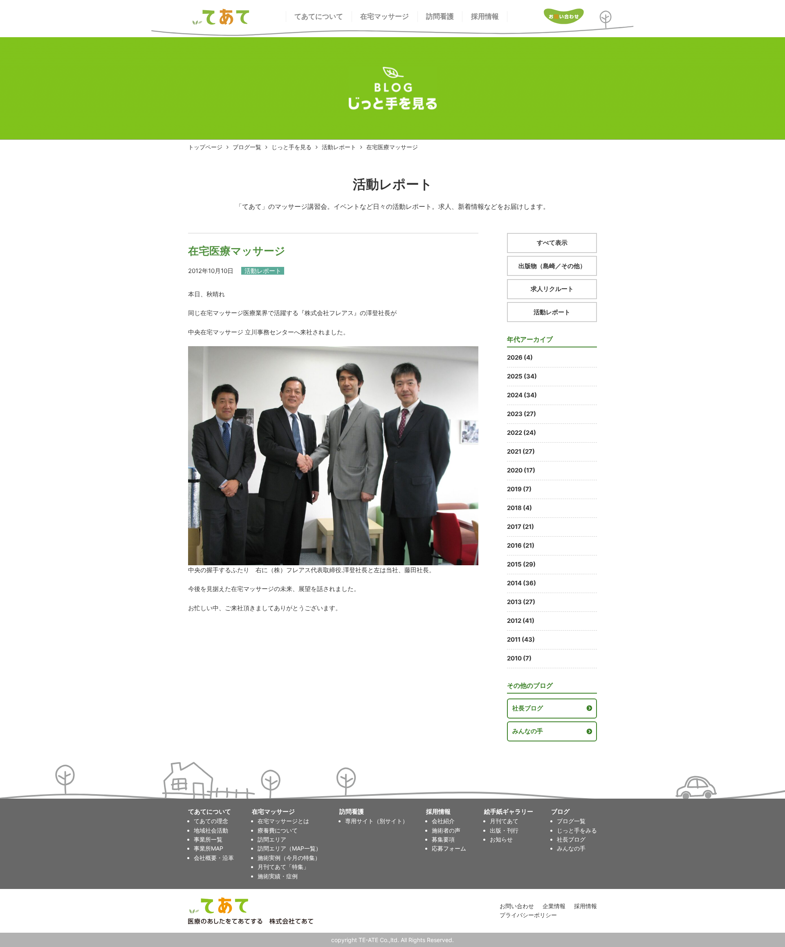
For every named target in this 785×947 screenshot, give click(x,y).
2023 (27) (521, 414)
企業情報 (554, 905)
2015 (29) (521, 564)
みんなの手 (527, 731)
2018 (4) (519, 508)
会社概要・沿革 (214, 857)
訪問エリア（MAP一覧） (289, 848)
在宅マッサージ (384, 16)
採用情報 (485, 16)
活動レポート (339, 146)
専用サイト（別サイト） (376, 820)
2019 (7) (519, 489)
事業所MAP (208, 848)
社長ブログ (527, 708)
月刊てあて (504, 820)
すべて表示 (552, 242)
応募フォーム (449, 848)
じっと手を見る (291, 146)
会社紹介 (443, 820)
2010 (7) (519, 658)
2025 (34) (522, 376)
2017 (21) (520, 527)
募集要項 (443, 839)
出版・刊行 (504, 830)
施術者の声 (446, 830)
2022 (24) (521, 433)
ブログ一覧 (247, 146)
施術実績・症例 (278, 876)
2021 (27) (521, 451)
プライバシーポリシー (528, 914)
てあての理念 (211, 820)
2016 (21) (520, 545)
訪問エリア (272, 839)
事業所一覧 (208, 839)
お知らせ (501, 839)
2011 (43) (521, 639)
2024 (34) (522, 395)
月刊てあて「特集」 (283, 866)
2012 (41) (520, 621)
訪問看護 (440, 16)
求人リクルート (552, 289)
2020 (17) (521, 470)
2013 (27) (521, 602)
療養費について (278, 830)
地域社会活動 (211, 830)
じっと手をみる (577, 830)
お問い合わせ (517, 905)
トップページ (205, 146)
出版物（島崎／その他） (552, 266)
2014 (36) (521, 583)
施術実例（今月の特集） (289, 857)
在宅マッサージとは (283, 820)
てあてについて (318, 16)
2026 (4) (520, 357)
